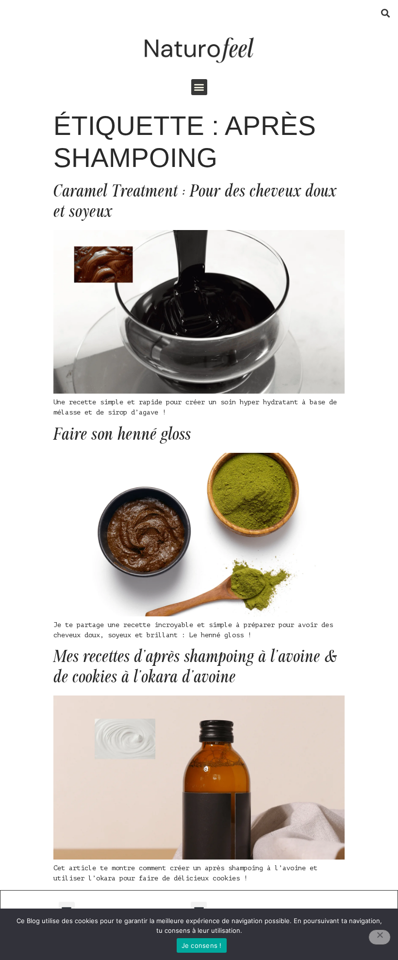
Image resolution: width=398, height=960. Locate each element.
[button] (385, 13)
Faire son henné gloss (122, 434)
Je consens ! (202, 945)
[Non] (379, 937)
